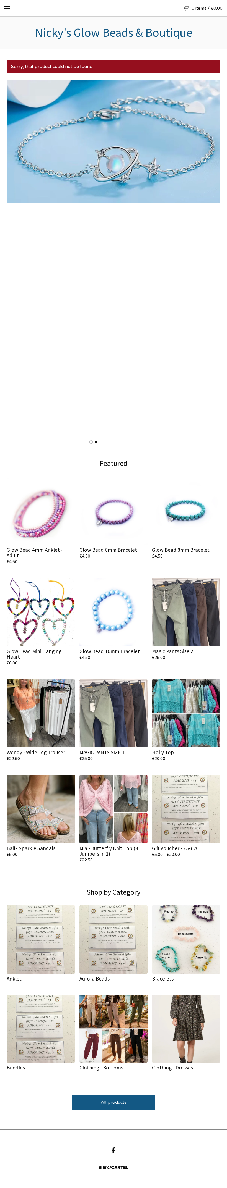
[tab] (86, 442)
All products (114, 1102)
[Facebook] (113, 1150)
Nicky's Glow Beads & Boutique (113, 32)
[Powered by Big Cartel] (113, 1167)
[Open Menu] (7, 8)
